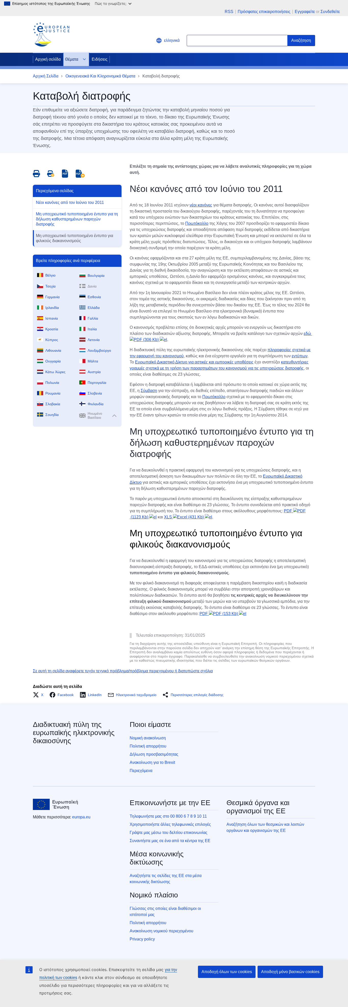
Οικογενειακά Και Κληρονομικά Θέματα (100, 76)
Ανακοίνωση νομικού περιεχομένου (161, 931)
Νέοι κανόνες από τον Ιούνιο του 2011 (70, 202)
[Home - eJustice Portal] (51, 34)
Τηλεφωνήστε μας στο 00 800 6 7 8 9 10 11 (168, 816)
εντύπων (299, 356)
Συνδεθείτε (330, 11)
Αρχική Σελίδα (45, 76)
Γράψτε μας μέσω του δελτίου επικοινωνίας (168, 832)
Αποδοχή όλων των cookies (227, 972)
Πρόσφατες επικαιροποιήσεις (264, 12)
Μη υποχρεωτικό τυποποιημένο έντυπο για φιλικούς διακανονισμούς (74, 238)
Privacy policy (142, 939)
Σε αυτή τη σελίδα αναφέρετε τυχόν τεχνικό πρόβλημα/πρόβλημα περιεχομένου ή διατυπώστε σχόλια (123, 671)
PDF (218, 613)
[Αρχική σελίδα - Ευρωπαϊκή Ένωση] (55, 804)
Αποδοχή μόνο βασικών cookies (290, 972)
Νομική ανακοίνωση (148, 738)
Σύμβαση (149, 390)
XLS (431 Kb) (184, 517)
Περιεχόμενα (141, 770)
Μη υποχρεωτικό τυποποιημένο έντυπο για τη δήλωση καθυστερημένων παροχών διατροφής (77, 219)
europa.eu (81, 817)
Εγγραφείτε (305, 11)
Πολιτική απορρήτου (148, 746)
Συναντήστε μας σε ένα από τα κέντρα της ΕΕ (170, 841)
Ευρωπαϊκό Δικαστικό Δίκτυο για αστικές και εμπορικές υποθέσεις (194, 362)
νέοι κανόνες (201, 205)
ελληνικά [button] (172, 40)
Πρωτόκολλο (196, 223)
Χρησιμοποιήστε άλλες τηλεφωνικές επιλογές (170, 824)
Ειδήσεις (100, 59)
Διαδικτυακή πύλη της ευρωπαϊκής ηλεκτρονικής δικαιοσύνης (74, 733)
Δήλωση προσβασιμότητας (154, 754)
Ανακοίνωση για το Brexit (152, 762)
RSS (229, 12)
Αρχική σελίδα (48, 59)
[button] (39, 695)
